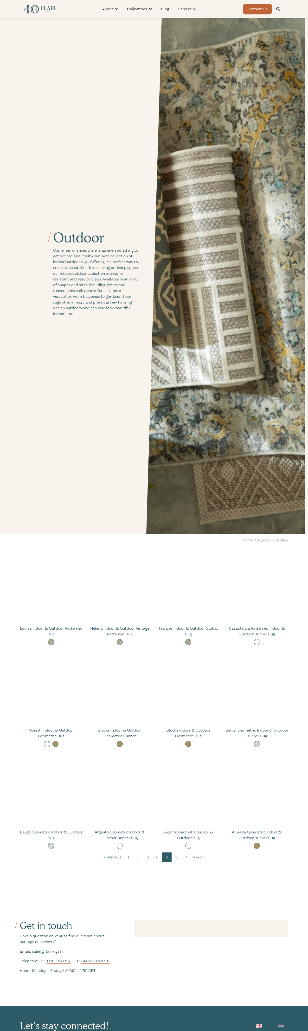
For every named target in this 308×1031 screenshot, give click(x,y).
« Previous (112, 857)
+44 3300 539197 (95, 961)
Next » (199, 857)
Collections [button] (137, 9)
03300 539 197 (58, 961)
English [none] (269, 1025)
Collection (263, 540)
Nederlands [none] (294, 1025)
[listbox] (278, 1026)
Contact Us (257, 9)
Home (247, 540)
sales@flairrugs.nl (48, 951)
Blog (165, 9)
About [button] (107, 9)
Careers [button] (184, 9)
